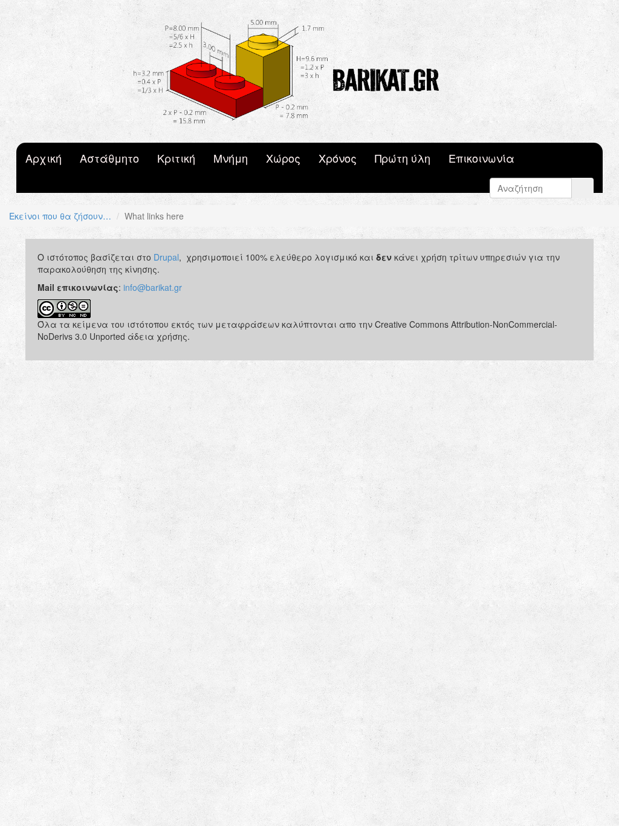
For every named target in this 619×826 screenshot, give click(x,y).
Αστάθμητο (109, 158)
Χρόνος (338, 158)
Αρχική (43, 158)
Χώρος (283, 158)
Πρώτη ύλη (402, 158)
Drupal (166, 257)
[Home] (309, 71)
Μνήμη (230, 158)
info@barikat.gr (152, 287)
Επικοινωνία (481, 158)
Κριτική (176, 158)
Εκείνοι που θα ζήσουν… (60, 216)
